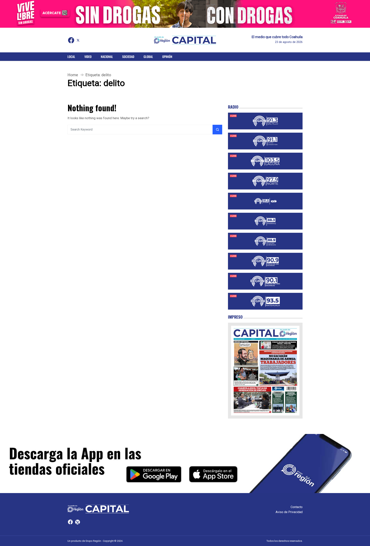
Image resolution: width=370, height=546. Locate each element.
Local (71, 56)
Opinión (167, 56)
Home (72, 75)
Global (148, 56)
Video (88, 56)
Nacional (107, 56)
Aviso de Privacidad (289, 512)
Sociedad (128, 56)
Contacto (297, 507)
